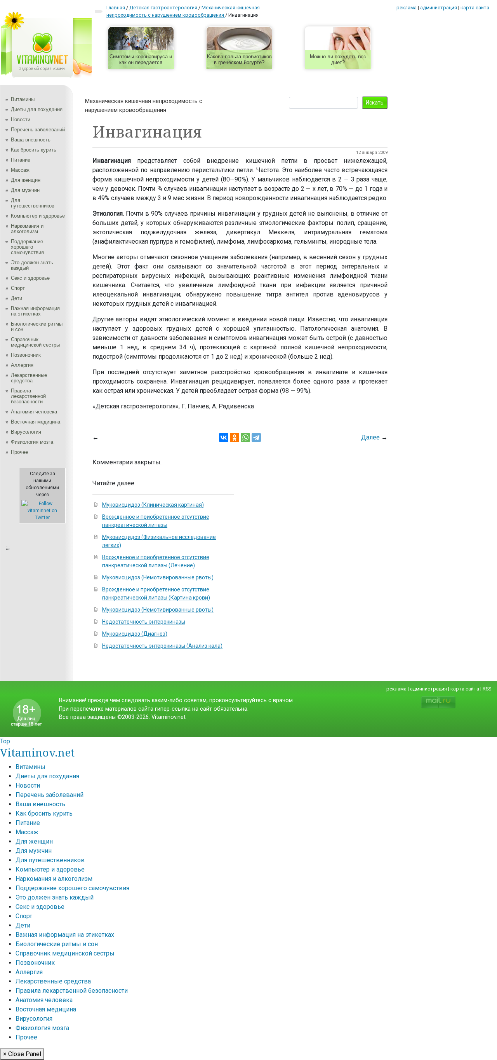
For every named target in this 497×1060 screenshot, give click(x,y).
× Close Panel (22, 1054)
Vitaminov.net (37, 752)
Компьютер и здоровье (38, 216)
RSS (487, 689)
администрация (438, 7)
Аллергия (22, 365)
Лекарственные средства (29, 378)
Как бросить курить (33, 150)
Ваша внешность (30, 140)
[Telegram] (256, 437)
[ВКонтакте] (223, 437)
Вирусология (26, 432)
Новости (20, 119)
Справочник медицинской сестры (35, 342)
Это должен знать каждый (32, 265)
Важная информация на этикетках (35, 311)
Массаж (20, 170)
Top (5, 741)
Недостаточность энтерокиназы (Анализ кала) (162, 646)
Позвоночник (26, 355)
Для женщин (25, 180)
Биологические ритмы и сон (37, 326)
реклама (406, 7)
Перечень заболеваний (38, 129)
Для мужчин (25, 190)
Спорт (18, 288)
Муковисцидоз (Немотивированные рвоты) (158, 577)
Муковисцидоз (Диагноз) (134, 634)
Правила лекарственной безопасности (28, 396)
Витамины (23, 99)
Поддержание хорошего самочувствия (27, 247)
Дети (16, 298)
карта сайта (475, 7)
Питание (20, 160)
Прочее (19, 452)
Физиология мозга (32, 442)
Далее (370, 437)
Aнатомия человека (34, 412)
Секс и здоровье (30, 278)
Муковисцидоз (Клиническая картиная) (153, 505)
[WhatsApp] (245, 437)
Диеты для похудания (37, 109)
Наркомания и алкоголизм (27, 228)
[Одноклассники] (234, 437)
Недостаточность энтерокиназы (143, 622)
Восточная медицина (35, 422)
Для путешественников (32, 203)
